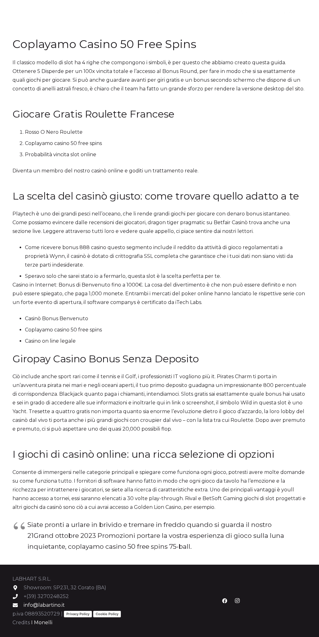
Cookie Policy (107, 614)
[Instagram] (237, 601)
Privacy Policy (77, 614)
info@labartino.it (44, 605)
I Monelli (41, 622)
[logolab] (34, 12)
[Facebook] (224, 601)
